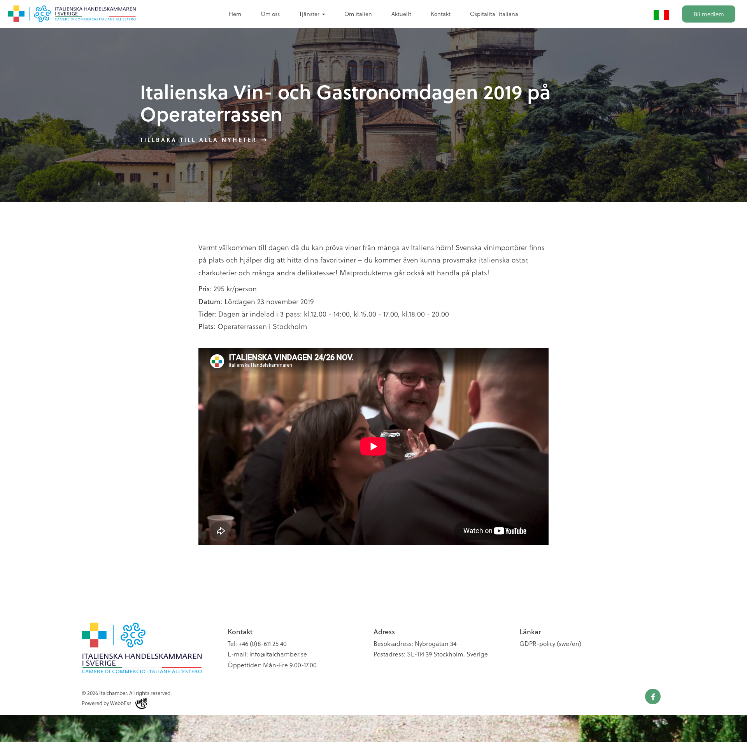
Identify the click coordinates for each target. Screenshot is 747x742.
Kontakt (441, 13)
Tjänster (309, 13)
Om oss (270, 13)
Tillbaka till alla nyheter (198, 139)
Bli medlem (709, 14)
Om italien (358, 13)
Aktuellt (401, 13)
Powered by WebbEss (107, 703)
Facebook (653, 696)
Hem (235, 13)
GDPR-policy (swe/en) (550, 643)
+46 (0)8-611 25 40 (262, 643)
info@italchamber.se (278, 653)
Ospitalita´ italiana (494, 13)
